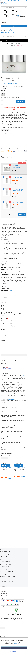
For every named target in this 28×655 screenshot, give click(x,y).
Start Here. (11, 30)
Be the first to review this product (9, 83)
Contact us (2, 0)
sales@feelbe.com (20, 0)
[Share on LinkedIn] (4, 141)
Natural (17, 43)
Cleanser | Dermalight (17, 202)
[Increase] (2, 104)
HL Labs (11, 290)
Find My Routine (20, 45)
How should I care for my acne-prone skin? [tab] (12, 421)
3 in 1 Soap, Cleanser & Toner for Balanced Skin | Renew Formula (18, 190)
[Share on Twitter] (4, 139)
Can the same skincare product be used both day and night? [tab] (13, 415)
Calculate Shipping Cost (6, 369)
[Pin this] (4, 143)
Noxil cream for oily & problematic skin (17, 166)
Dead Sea (24, 43)
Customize (13, 651)
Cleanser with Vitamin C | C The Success (18, 178)
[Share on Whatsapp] (4, 134)
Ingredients (10, 45)
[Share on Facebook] (4, 137)
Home (2, 48)
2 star (2, 308)
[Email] (4, 145)
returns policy (11, 399)
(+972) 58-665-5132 (10, 0)
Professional (8, 43)
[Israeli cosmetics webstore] (10, 14)
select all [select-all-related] (4, 458)
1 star (2, 309)
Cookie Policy (17, 643)
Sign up (2, 40)
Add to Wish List (5, 130)
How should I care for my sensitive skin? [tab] (12, 437)
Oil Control (6, 257)
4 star (2, 305)
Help (26, 0)
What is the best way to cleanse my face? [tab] (12, 432)
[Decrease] (2, 100)
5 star (2, 304)
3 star (2, 306)
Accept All (13, 648)
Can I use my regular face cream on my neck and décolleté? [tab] (13, 426)
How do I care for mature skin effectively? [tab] (10, 443)
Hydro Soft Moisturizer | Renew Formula (19, 470)
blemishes (13, 249)
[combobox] (14, 7)
